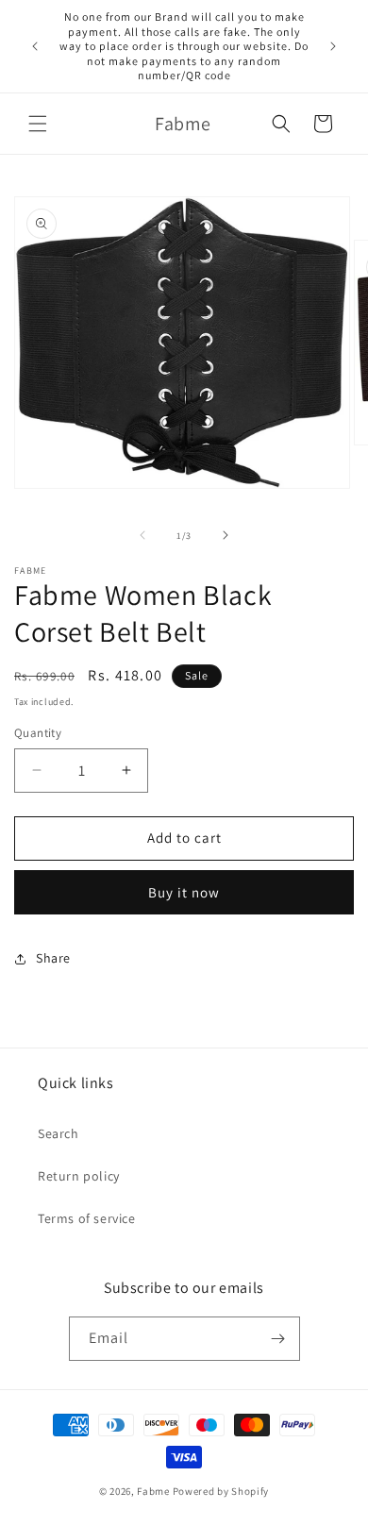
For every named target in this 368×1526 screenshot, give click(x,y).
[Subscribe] (278, 1338)
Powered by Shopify (221, 1491)
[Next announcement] (333, 46)
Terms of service (87, 1218)
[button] (38, 123)
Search (58, 1133)
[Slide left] (142, 535)
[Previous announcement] (35, 46)
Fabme (153, 1491)
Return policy (79, 1175)
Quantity (37, 733)
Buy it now (184, 892)
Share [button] (53, 957)
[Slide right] (225, 535)
